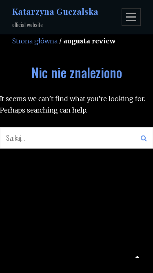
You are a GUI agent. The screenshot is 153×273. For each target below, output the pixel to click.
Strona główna (35, 41)
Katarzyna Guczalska (55, 11)
